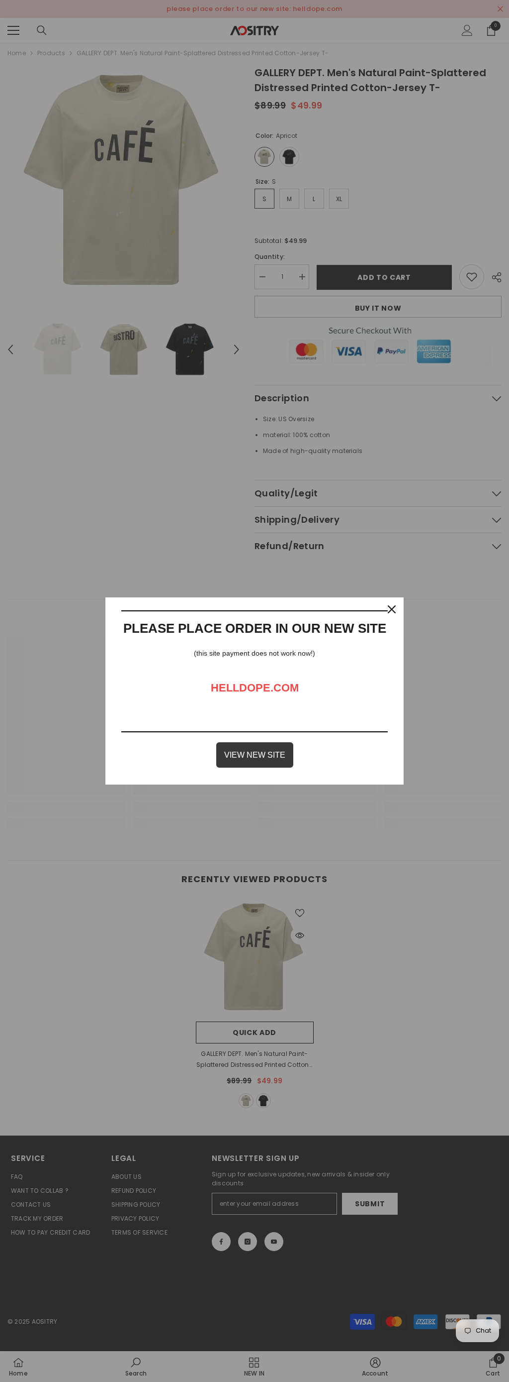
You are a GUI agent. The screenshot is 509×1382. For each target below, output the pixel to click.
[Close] (392, 609)
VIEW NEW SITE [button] (254, 755)
